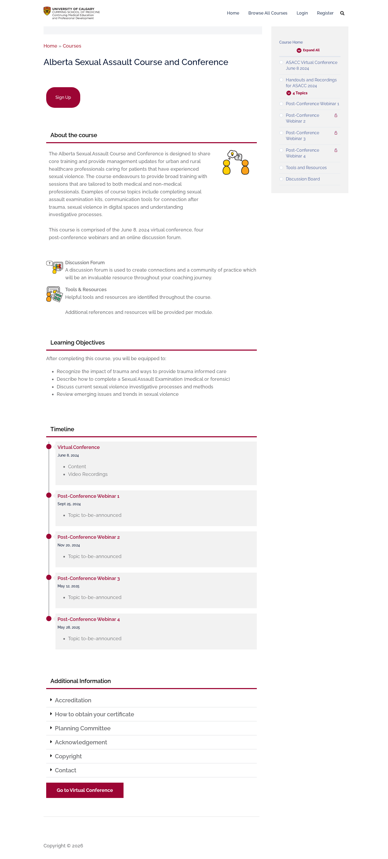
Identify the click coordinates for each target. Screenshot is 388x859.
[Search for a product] (342, 13)
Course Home (291, 42)
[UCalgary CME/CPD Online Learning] (72, 12)
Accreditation (73, 700)
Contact (65, 770)
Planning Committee (83, 728)
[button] (151, 700)
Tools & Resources (86, 289)
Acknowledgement (81, 742)
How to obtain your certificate (94, 714)
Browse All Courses (267, 13)
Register (325, 13)
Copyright (68, 756)
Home (233, 13)
